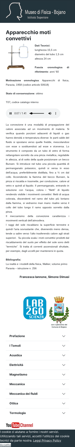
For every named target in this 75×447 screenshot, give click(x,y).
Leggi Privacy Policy (47, 440)
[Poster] (36, 307)
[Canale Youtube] (19, 425)
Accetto (5, 445)
